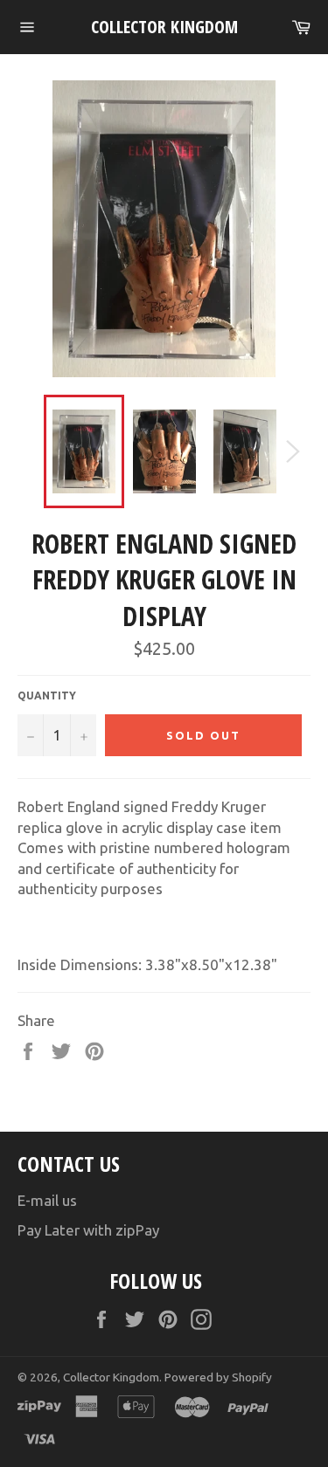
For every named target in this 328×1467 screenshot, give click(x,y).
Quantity (46, 695)
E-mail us (47, 1200)
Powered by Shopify (218, 1377)
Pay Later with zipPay (88, 1230)
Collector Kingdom (164, 26)
